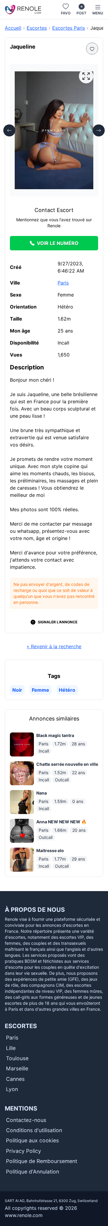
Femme (40, 690)
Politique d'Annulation (32, 1171)
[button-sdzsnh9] (9, 130)
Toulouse (17, 1058)
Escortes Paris (68, 28)
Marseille (17, 1068)
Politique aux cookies (32, 1140)
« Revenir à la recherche (54, 646)
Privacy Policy (23, 1151)
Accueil (13, 28)
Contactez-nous (26, 1120)
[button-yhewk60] (92, 49)
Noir (17, 690)
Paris (63, 283)
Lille (11, 1048)
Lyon (12, 1089)
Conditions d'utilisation (34, 1130)
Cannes (15, 1079)
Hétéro (67, 690)
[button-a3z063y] (86, 76)
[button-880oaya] (99, 130)
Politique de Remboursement (41, 1161)
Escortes (37, 28)
